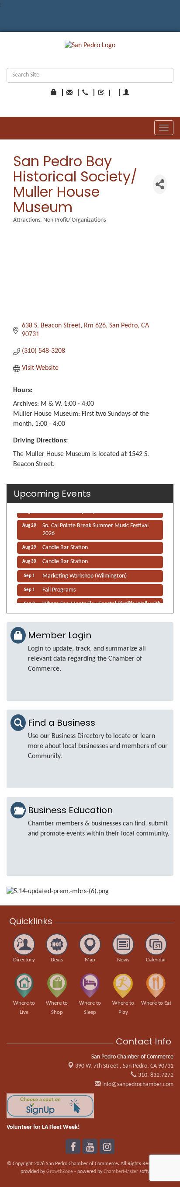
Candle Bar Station (65, 546)
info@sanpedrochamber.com (137, 1084)
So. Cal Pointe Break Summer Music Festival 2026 (95, 528)
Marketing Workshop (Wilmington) (84, 574)
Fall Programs (59, 588)
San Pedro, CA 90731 (124, 1066)
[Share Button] (160, 184)
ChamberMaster (121, 1171)
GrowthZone (59, 1171)
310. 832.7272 (155, 1075)
